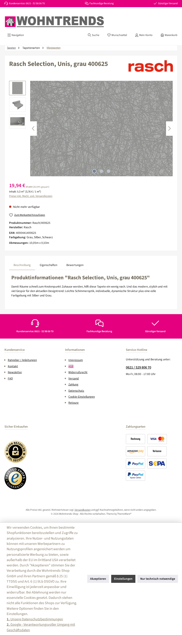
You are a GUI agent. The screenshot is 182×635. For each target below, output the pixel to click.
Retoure (73, 403)
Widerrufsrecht (77, 372)
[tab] (22, 265)
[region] (91, 128)
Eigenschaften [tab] (48, 265)
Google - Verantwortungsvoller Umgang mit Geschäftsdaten (41, 627)
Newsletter (15, 372)
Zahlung (73, 384)
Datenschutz (76, 391)
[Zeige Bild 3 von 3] (108, 171)
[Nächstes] (169, 128)
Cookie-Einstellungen (81, 397)
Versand (73, 378)
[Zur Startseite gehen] (54, 21)
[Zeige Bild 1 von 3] (94, 171)
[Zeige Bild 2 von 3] (101, 171)
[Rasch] (151, 66)
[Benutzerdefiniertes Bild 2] (15, 478)
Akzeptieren (98, 579)
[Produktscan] (101, 128)
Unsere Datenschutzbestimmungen (35, 619)
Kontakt (13, 366)
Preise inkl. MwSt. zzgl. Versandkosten (30, 196)
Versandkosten (83, 510)
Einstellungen (123, 579)
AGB (70, 366)
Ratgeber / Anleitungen (22, 360)
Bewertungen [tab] (74, 265)
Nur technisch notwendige (157, 579)
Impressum (75, 360)
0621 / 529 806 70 (138, 367)
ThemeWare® (124, 514)
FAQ (10, 378)
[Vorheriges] (33, 128)
